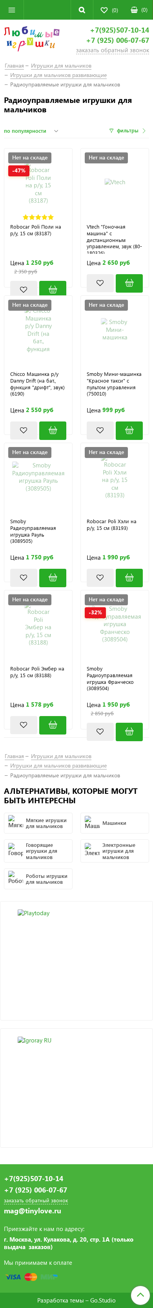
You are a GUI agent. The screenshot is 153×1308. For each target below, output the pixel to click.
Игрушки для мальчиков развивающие (58, 75)
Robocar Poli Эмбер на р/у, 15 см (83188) (37, 671)
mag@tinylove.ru (32, 1210)
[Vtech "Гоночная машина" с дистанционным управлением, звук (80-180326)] (129, 283)
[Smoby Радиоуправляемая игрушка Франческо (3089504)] (115, 624)
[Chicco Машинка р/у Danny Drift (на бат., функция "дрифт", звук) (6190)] (52, 430)
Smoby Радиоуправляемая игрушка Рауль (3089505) (33, 531)
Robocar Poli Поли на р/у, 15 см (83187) (35, 229)
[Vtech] (115, 182)
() (144, 9)
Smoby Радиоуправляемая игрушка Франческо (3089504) (110, 678)
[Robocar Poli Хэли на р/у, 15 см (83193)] (115, 477)
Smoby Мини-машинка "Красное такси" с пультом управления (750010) (114, 384)
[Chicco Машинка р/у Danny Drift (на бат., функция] (38, 330)
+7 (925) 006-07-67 (117, 40)
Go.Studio (103, 1300)
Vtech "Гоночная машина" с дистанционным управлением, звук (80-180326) (114, 238)
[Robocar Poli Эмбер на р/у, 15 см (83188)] (38, 624)
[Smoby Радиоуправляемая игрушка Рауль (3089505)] (38, 477)
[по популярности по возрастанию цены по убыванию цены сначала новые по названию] (32, 131)
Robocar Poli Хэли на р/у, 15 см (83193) (112, 524)
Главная (14, 65)
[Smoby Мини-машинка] (115, 330)
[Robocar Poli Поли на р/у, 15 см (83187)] (38, 182)
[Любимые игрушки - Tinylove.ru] (32, 40)
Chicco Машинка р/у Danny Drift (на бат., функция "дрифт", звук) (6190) (37, 384)
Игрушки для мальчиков (61, 65)
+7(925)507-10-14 (119, 30)
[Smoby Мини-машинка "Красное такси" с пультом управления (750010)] (129, 430)
